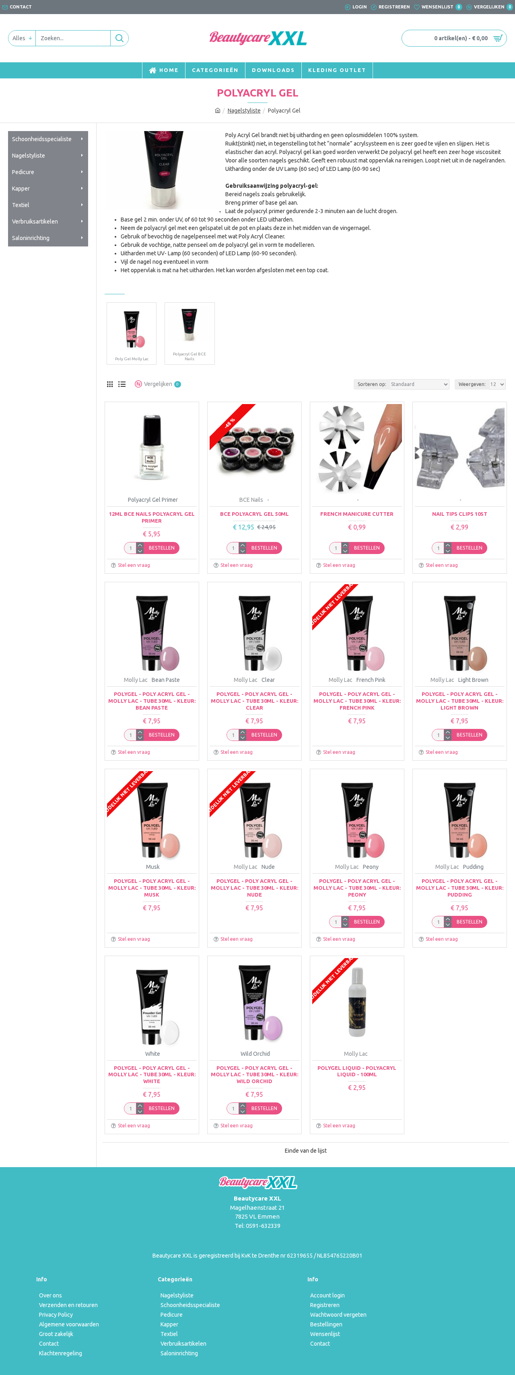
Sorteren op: (372, 384)
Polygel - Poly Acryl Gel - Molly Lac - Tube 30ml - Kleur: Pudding (459, 887)
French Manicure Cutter (356, 514)
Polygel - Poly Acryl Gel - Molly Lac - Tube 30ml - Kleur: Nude (254, 887)
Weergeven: (472, 384)
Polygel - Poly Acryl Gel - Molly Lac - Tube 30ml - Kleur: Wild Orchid (254, 1074)
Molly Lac (136, 680)
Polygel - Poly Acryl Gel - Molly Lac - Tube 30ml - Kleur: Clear (254, 700)
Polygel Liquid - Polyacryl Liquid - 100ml (356, 1071)
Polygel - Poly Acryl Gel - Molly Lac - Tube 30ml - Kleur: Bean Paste (152, 700)
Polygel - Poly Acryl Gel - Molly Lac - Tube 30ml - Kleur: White (152, 1074)
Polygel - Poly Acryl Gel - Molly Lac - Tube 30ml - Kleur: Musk (152, 887)
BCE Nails (251, 500)
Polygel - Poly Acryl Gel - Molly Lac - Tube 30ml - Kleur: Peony (357, 887)
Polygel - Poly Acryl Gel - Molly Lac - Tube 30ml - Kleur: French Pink (357, 700)
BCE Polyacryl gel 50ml (254, 514)
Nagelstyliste (244, 110)
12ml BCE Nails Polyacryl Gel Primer (152, 517)
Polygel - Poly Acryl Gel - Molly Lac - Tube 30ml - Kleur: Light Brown (459, 700)
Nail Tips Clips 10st (459, 514)
